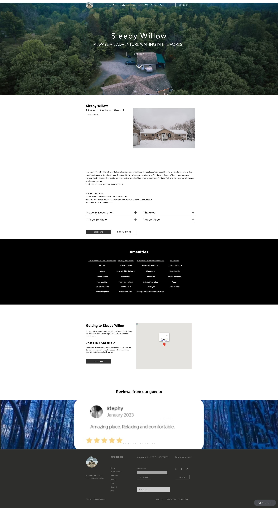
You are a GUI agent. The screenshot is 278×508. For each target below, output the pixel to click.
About (113, 479)
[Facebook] (181, 469)
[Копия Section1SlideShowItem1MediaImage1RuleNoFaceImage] (125, 443)
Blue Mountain (116, 472)
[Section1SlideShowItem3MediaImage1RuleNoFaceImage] (130, 443)
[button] (164, 128)
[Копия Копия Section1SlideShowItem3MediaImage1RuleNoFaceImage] (135, 443)
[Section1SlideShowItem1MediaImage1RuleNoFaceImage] (123, 443)
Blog (112, 491)
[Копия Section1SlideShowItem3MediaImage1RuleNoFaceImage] (133, 443)
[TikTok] (187, 469)
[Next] (266, 425)
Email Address (141, 468)
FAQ (112, 483)
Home (113, 468)
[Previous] (12, 425)
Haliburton (114, 475)
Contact (114, 487)
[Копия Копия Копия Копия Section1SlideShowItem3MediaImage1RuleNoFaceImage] (154, 443)
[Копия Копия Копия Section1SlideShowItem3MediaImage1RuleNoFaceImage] (152, 443)
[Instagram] (176, 469)
